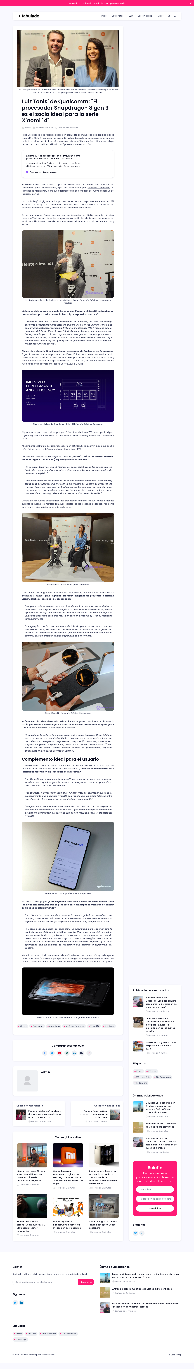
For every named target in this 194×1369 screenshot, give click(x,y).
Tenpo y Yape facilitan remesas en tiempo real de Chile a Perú (93, 1114)
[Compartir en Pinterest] (59, 1053)
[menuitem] (104, 16)
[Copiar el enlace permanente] (89, 1053)
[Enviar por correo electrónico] (81, 1053)
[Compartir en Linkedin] (74, 1053)
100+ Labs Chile (143, 1077)
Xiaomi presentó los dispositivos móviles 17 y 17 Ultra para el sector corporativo (31, 1226)
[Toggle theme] (175, 16)
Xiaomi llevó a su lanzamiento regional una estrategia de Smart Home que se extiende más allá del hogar (68, 1177)
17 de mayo (141, 1083)
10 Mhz (139, 1071)
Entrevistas (118, 15)
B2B (131, 15)
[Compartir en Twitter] (52, 1053)
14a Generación (163, 1077)
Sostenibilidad (145, 15)
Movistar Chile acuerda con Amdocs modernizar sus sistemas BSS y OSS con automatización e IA (160, 1107)
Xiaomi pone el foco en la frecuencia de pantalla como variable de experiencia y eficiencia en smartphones (103, 1177)
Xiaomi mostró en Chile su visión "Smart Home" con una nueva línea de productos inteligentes (31, 1176)
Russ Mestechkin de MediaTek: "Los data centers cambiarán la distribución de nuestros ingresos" (161, 1002)
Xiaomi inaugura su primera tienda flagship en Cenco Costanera (103, 1224)
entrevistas (54, 1026)
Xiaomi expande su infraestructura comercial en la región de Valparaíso (67, 1224)
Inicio (104, 15)
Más (159, 15)
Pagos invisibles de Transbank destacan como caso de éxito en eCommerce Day (44, 1114)
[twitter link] (135, 1233)
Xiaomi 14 (94, 1026)
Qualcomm (38, 1026)
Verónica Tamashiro (99, 187)
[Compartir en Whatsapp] (67, 1053)
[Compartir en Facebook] (44, 1053)
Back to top (176, 1354)
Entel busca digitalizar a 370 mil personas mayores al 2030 (161, 1045)
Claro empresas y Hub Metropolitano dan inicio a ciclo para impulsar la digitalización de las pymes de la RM (160, 1025)
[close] (191, 3)
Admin (28, 127)
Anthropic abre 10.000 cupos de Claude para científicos (161, 1125)
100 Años (152, 1071)
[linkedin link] (142, 1233)
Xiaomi (23, 1026)
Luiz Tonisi (109, 1026)
